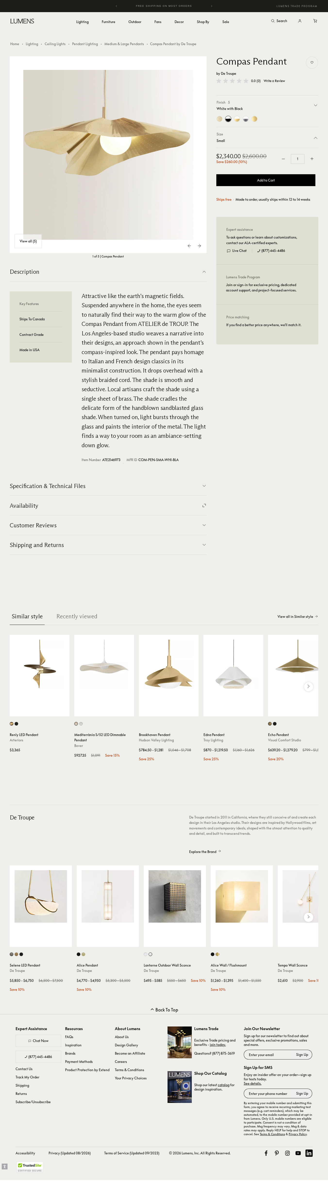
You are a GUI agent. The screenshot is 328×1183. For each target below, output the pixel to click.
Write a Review (274, 81)
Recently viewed (76, 616)
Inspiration (73, 1045)
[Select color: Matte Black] (212, 954)
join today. (218, 1044)
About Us (122, 1037)
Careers (121, 1061)
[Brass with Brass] (254, 119)
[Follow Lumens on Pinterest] (276, 1153)
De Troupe (228, 73)
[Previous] (116, 6)
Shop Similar (43, 711)
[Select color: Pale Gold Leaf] (11, 724)
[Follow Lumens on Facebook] (266, 1153)
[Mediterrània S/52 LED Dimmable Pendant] (104, 665)
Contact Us (24, 1069)
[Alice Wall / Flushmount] (242, 896)
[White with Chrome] (246, 119)
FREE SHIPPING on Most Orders (158, 6)
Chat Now (41, 1041)
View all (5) (28, 241)
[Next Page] (199, 245)
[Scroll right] (308, 687)
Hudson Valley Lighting (156, 740)
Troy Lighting (213, 740)
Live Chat (239, 250)
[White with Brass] (237, 119)
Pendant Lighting (85, 44)
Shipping (22, 1085)
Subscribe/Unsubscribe (33, 1102)
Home (14, 44)
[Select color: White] (81, 724)
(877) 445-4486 (273, 250)
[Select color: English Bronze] (16, 724)
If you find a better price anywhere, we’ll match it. (263, 325)
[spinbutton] (297, 159)
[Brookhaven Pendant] (169, 665)
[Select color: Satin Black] (78, 954)
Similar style (27, 616)
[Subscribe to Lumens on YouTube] (298, 1153)
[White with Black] (228, 119)
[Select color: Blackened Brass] (21, 954)
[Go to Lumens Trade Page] (180, 1042)
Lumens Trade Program (297, 6)
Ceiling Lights (55, 44)
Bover (78, 746)
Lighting (32, 44)
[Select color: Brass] (217, 954)
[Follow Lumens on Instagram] (287, 1153)
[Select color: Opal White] (150, 954)
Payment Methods (79, 1061)
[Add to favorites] (312, 62)
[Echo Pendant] (298, 665)
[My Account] (300, 21)
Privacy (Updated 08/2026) (70, 1153)
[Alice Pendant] (108, 896)
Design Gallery (126, 1045)
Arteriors (16, 740)
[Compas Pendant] (108, 155)
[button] (232, 80)
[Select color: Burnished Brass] (270, 724)
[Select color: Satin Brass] (83, 954)
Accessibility (25, 1153)
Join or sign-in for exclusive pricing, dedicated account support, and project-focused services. (261, 287)
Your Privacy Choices (131, 1078)
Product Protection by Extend (87, 1070)
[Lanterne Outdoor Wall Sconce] (175, 896)
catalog (223, 1085)
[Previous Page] (189, 245)
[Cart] (315, 21)
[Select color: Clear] (145, 954)
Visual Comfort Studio (284, 740)
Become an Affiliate (130, 1053)
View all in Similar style (295, 616)
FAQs (69, 1037)
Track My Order (27, 1077)
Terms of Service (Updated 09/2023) (131, 1153)
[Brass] (219, 119)
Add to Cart (266, 180)
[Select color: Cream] (76, 724)
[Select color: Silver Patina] (11, 954)
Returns (21, 1094)
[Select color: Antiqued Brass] (16, 954)
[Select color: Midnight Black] (275, 724)
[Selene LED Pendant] (41, 896)
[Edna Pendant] (233, 665)
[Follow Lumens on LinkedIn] (309, 1153)
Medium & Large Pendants (124, 44)
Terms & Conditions (129, 1070)
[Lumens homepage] (22, 22)
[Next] (211, 6)
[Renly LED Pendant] (39, 665)
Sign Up (302, 1054)
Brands (70, 1053)
